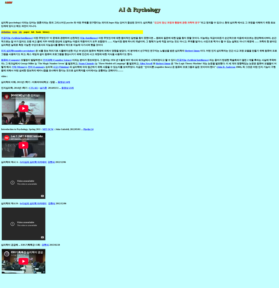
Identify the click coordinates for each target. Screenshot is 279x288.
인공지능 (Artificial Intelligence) (17, 38)
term (14, 32)
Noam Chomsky (87, 63)
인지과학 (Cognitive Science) (57, 60)
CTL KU (33, 88)
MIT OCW (47, 129)
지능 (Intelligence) (89, 38)
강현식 (51, 162)
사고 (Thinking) (61, 67)
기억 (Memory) (19, 67)
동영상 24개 (64, 82)
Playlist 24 (88, 129)
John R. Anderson (226, 67)
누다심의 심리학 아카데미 (33, 162)
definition (6, 32)
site (20, 32)
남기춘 (43, 88)
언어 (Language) (36, 67)
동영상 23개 (67, 88)
